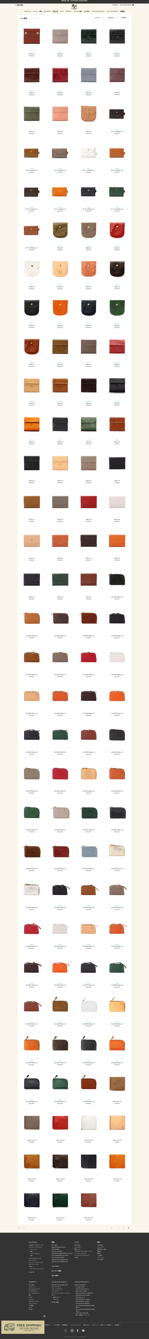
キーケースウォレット (117, 131)
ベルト (30, 1297)
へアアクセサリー (33, 1291)
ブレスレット (32, 1287)
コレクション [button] (27, 11)
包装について (56, 1297)
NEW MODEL (56, 1249)
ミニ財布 (41, 14)
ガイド (53, 1295)
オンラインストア (28, 14)
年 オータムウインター (36, 1245)
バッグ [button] (61, 11)
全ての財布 (100, 1259)
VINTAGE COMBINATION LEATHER (62, 1253)
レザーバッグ (33, 1249)
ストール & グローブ (34, 1293)
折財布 (99, 1253)
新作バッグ (77, 1249)
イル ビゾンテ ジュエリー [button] (98, 11)
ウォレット (32, 54)
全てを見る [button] (87, 11)
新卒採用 (117, 1325)
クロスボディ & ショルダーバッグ (83, 1251)
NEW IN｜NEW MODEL (74, 2)
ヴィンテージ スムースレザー (36, 1262)
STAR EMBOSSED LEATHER (60, 1255)
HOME (20, 14)
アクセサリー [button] (68, 11)
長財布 (99, 1251)
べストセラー (100, 1247)
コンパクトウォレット (117, 597)
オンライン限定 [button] (78, 11)
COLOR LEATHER (57, 1251)
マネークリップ (117, 1101)
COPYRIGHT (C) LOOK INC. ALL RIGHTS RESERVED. (75, 1336)
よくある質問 (56, 1325)
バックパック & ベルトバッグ (82, 1255)
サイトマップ (95, 1325)
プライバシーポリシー (76, 1325)
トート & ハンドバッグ (80, 1253)
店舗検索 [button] (122, 11)
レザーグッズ (55, 1291)
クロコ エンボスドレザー (35, 1258)
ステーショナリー (33, 1303)
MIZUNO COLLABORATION (60, 1259)
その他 (76, 1257)
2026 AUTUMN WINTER (59, 1247)
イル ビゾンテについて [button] (112, 11)
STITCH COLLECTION (58, 1257)
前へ (112, 1227)
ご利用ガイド (48, 1325)
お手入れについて (80, 1297)
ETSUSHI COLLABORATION (60, 1285)
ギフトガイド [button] (47, 11)
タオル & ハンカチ (33, 1301)
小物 (31, 1255)
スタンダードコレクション (36, 1247)
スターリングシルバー (57, 1289)
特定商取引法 (65, 1325)
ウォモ (30, 1266)
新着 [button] (40, 11)
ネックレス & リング (34, 1289)
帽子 (30, 1295)
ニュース (35, 11)
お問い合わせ (86, 1325)
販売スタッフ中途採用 (106, 1325)
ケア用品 (31, 1305)
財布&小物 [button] (55, 11)
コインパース (100, 1257)
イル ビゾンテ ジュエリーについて (60, 1293)
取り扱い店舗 (55, 1302)
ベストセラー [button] (56, 1266)
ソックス (31, 1299)
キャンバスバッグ (34, 1253)
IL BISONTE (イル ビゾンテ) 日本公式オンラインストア (74, 6)
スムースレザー (33, 1260)
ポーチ (30, 1307)
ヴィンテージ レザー (34, 1264)
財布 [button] (98, 1242)
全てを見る (54, 1245)
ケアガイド (56, 1299)
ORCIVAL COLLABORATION (60, 1261)
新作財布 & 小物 (101, 1249)
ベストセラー (77, 1247)
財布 (36, 14)
